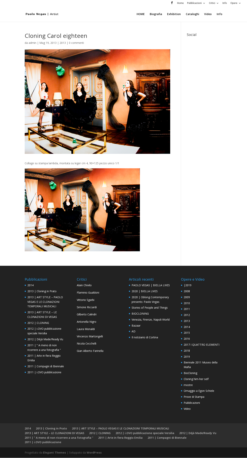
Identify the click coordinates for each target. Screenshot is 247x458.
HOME (141, 14)
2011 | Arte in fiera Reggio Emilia (120, 437)
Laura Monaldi (86, 329)
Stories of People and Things (150, 307)
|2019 (187, 285)
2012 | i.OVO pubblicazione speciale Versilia (145, 433)
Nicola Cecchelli (86, 343)
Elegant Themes (54, 452)
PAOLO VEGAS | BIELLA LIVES (151, 285)
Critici (212, 3)
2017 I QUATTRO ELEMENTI (201, 344)
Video (208, 14)
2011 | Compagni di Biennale (45, 366)
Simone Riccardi (87, 307)
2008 (187, 291)
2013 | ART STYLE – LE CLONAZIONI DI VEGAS (54, 433)
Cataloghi (192, 14)
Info (224, 3)
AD (133, 331)
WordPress (94, 452)
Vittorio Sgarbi (85, 300)
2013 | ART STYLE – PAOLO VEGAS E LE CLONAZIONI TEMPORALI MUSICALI (45, 301)
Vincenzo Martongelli (90, 336)
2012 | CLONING (38, 323)
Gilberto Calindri (86, 314)
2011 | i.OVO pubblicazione (44, 372)
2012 (187, 315)
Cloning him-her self (196, 379)
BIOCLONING (140, 313)
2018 (187, 350)
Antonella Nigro (86, 321)
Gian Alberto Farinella (90, 351)
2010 (187, 303)
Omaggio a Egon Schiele (199, 391)
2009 (187, 297)
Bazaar (136, 325)
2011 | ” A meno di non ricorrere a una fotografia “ (59, 437)
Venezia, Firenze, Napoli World (151, 319)
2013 (63, 43)
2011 (187, 309)
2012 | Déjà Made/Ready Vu (45, 339)
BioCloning (190, 373)
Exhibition (174, 14)
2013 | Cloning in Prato (42, 291)
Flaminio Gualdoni (88, 292)
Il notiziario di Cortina (145, 337)
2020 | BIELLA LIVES (145, 291)
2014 (30, 285)
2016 (187, 338)
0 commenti (76, 43)
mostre (188, 385)
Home (180, 3)
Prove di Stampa (194, 397)
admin (32, 43)
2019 (187, 356)
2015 (187, 332)
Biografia (156, 14)
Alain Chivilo (84, 285)
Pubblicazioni (194, 3)
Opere (233, 3)
